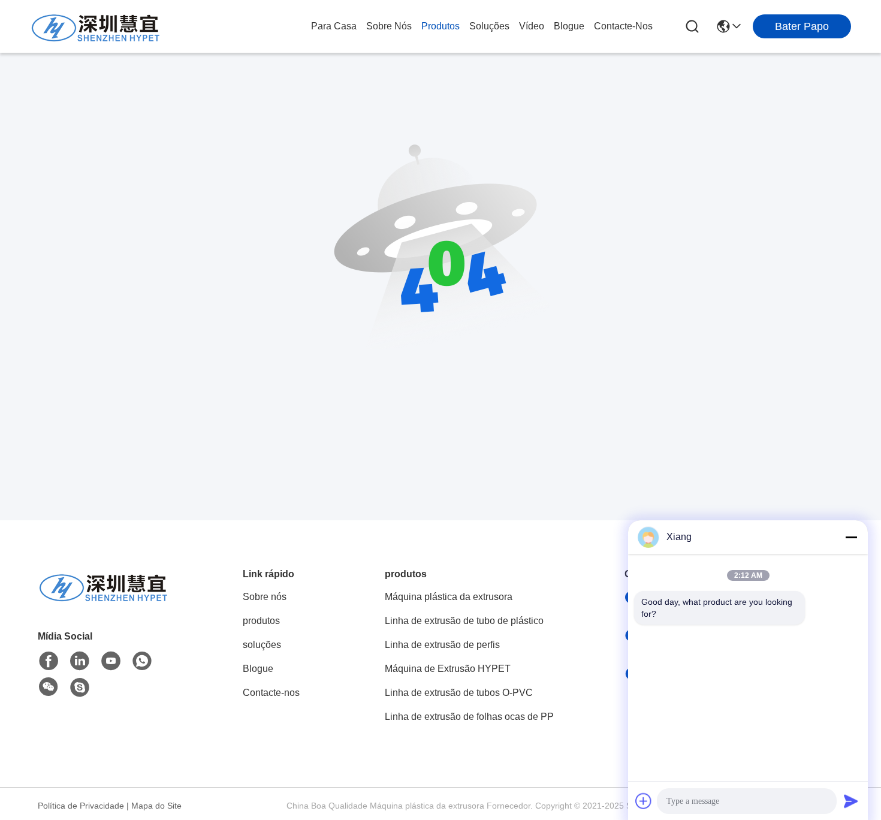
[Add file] (643, 801)
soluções (489, 26)
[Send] (851, 801)
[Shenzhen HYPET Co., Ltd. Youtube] (111, 661)
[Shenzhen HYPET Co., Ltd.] (96, 26)
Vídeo (531, 26)
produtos (440, 26)
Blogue (569, 26)
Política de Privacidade (81, 805)
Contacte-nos (623, 26)
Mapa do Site (156, 805)
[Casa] (104, 601)
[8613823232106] (142, 661)
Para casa (334, 26)
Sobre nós (389, 26)
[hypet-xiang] (79, 687)
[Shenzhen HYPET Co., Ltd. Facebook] (48, 661)
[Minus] (851, 537)
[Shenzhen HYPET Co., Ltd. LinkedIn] (79, 661)
